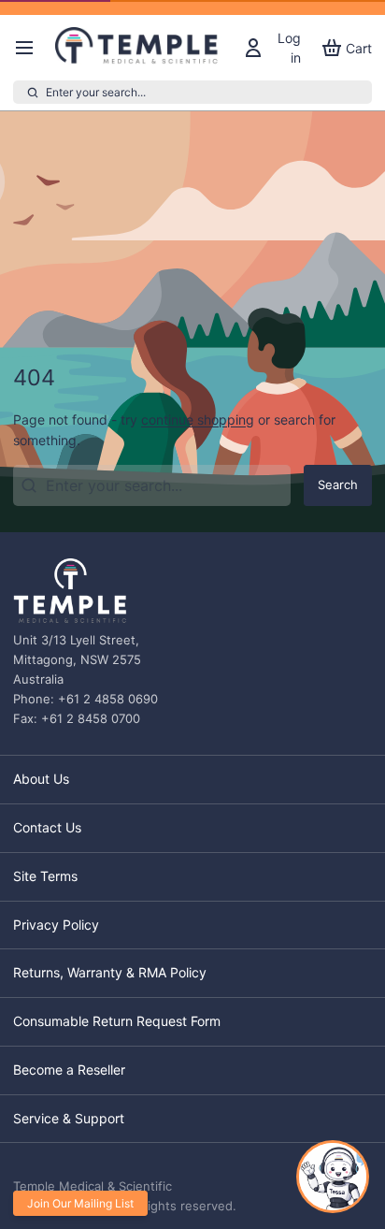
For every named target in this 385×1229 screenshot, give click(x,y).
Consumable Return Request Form (117, 1021)
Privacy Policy (56, 925)
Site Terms (45, 876)
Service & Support (68, 1118)
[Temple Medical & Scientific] (138, 47)
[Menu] (31, 47)
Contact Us (47, 827)
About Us (41, 779)
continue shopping (197, 419)
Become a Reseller (69, 1069)
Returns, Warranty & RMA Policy (110, 972)
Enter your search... (96, 92)
